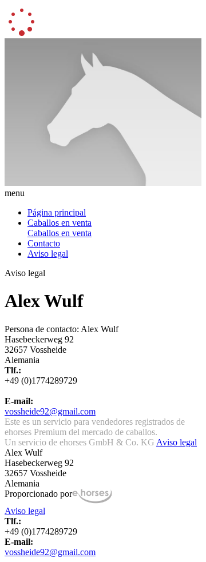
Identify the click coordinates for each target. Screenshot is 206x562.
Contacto (43, 243)
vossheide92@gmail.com (50, 411)
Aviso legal (47, 253)
